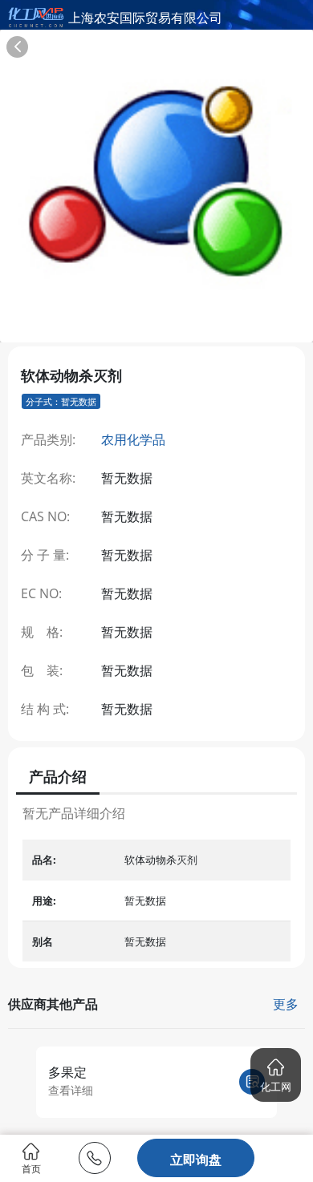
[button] (275, 1075)
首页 (31, 1168)
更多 (286, 1004)
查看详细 (70, 1090)
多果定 (67, 1072)
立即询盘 (196, 1159)
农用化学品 (133, 439)
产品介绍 (58, 776)
